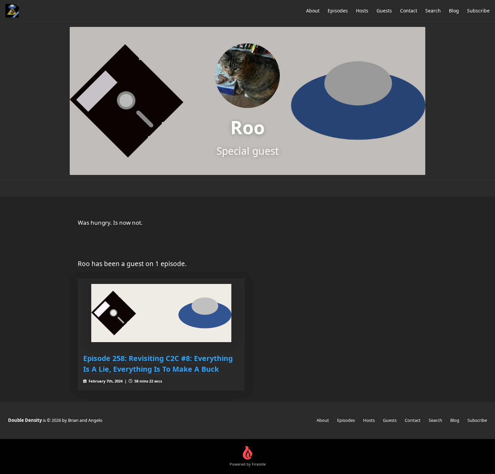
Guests (384, 10)
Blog (454, 10)
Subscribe (478, 10)
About (313, 10)
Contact (408, 10)
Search (433, 10)
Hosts (362, 10)
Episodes (338, 10)
